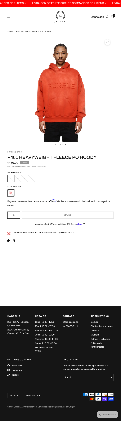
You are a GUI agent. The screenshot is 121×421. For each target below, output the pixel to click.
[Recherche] (107, 17)
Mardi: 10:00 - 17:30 (45, 326)
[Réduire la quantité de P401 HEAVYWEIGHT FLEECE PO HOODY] (10, 215)
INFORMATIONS (99, 316)
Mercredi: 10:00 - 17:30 (46, 330)
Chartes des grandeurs (101, 326)
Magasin (94, 335)
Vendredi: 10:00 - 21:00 (46, 339)
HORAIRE (40, 316)
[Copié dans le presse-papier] (15, 240)
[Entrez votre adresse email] (111, 377)
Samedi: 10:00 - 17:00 (46, 343)
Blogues (94, 322)
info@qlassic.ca (70, 322)
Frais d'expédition (14, 166)
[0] (112, 17)
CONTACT (68, 316)
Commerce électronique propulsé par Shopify (56, 407)
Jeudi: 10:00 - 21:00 (45, 335)
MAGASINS (13, 316)
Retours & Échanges (100, 339)
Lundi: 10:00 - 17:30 (44, 322)
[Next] (65, 144)
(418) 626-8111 (70, 326)
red (10, 193)
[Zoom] (107, 42)
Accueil (10, 32)
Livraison (94, 330)
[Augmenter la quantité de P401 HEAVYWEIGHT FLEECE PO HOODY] (18, 215)
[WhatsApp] (9, 240)
